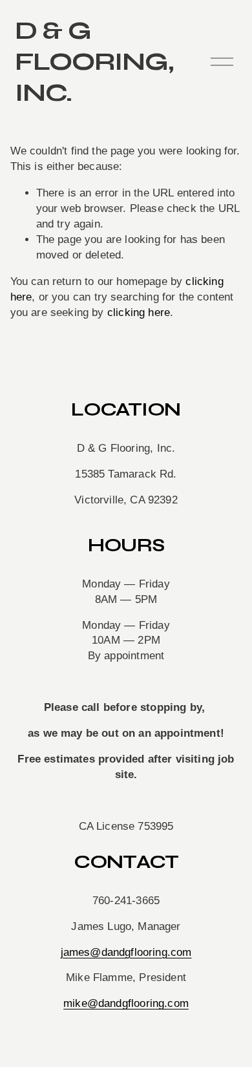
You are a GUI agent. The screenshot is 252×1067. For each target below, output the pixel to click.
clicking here (138, 312)
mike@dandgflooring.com (126, 1003)
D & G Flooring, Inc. (94, 61)
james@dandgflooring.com (126, 952)
